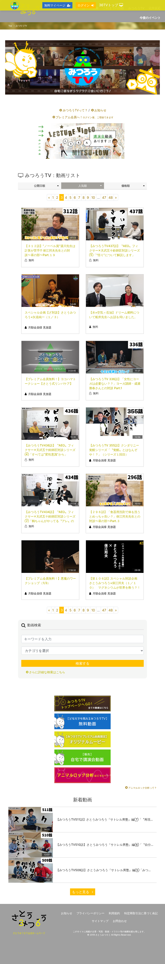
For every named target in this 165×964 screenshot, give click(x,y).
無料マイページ (54, 5)
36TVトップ (109, 5)
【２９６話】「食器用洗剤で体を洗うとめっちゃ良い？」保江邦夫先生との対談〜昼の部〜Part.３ (114, 516)
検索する (82, 663)
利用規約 (114, 913)
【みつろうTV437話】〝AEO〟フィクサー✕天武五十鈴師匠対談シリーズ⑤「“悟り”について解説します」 (114, 250)
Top (10, 26)
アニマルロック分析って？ (142, 787)
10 (93, 197)
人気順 (82, 185)
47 (104, 197)
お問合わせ (120, 921)
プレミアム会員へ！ (84, 117)
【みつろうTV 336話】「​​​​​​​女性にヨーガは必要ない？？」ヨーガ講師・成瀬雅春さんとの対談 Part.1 (114, 383)
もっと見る (81, 892)
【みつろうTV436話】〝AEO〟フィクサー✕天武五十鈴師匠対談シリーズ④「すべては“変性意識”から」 (50, 449)
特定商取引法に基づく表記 (141, 913)
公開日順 (39, 185)
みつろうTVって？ (75, 110)
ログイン (84, 5)
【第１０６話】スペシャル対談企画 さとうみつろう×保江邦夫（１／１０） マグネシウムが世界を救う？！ (114, 583)
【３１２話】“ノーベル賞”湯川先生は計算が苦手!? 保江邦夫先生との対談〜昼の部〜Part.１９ (50, 250)
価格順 (125, 185)
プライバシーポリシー (90, 913)
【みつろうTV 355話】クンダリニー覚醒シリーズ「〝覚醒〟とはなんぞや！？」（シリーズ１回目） (114, 449)
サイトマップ (100, 921)
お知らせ (100, 110)
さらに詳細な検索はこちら (47, 672)
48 (110, 197)
